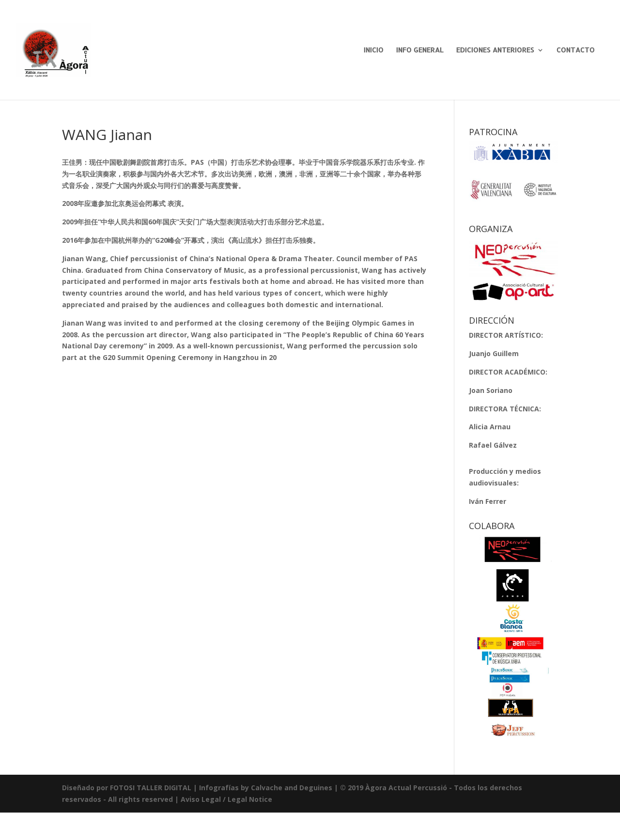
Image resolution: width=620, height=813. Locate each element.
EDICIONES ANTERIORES (495, 50)
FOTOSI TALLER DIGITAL (150, 787)
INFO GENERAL (420, 50)
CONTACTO (576, 50)
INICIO (374, 50)
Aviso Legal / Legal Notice (226, 799)
